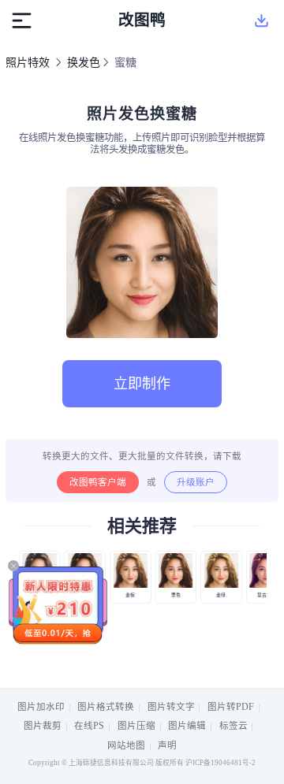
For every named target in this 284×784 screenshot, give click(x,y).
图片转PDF (230, 707)
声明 (167, 745)
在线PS (89, 725)
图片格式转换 (105, 707)
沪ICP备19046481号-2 (220, 763)
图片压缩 (136, 725)
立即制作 (142, 384)
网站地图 (126, 745)
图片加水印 (41, 707)
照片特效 (28, 63)
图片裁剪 (43, 725)
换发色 (83, 63)
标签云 (233, 725)
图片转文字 (171, 707)
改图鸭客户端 (97, 482)
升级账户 (196, 482)
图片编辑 (187, 725)
